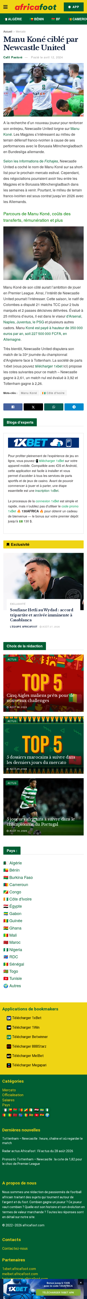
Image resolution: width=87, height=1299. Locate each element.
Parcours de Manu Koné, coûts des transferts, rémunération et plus (37, 216)
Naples (9, 321)
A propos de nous (19, 1183)
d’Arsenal (73, 316)
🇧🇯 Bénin (36, 19)
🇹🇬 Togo (10, 971)
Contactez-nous (15, 1248)
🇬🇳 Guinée (12, 920)
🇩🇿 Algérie (12, 19)
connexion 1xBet (47, 501)
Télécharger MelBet (27, 1056)
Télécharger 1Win (25, 1027)
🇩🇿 (4, 1110)
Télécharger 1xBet (26, 1018)
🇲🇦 (15, 1115)
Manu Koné (29, 393)
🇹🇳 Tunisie (12, 978)
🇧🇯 (10, 1110)
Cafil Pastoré (13, 57)
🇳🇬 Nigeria (12, 949)
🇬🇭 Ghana (12, 928)
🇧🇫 (15, 1110)
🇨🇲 (20, 1110)
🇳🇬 (47, 1110)
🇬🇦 (42, 1110)
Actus (12, 659)
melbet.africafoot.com (20, 1274)
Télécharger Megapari (28, 1065)
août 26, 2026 (18, 707)
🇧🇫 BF (55, 19)
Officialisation (12, 1095)
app (75, 7)
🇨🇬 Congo (12, 892)
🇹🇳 (36, 1115)
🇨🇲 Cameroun (15, 884)
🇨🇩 (20, 1115)
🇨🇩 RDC (10, 956)
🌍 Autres (12, 985)
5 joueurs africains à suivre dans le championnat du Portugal (41, 822)
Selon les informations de (30, 161)
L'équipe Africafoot (23, 626)
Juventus (24, 321)
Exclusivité (17, 604)
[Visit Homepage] (35, 7)
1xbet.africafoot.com (19, 1269)
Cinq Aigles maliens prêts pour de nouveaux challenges (41, 698)
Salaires (8, 1100)
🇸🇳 (26, 1115)
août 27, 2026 (51, 626)
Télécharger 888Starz (28, 1046)
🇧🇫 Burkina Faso (18, 877)
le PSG (38, 321)
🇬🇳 (4, 1115)
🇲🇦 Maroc (12, 942)
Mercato (21, 31)
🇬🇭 (42, 1115)
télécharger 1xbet (48, 366)
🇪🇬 (36, 1110)
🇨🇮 (31, 1110)
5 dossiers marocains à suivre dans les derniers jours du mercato (41, 760)
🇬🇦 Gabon (12, 913)
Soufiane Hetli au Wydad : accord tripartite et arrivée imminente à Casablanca (41, 615)
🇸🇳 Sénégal (13, 964)
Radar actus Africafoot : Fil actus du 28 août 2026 (37, 1151)
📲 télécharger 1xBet (49, 460)
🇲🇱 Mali (10, 935)
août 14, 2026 (18, 830)
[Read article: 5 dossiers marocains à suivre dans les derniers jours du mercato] (43, 745)
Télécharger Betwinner (29, 1037)
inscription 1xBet (46, 490)
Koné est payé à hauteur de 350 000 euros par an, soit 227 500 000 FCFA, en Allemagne (43, 333)
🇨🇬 (26, 1110)
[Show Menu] (5, 6)
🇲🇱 (10, 1115)
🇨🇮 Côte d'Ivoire (53, 393)
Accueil (7, 31)
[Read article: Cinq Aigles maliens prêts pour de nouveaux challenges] (43, 683)
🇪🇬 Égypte (12, 906)
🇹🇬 (31, 1115)
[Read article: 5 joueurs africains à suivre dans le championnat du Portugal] (43, 806)
